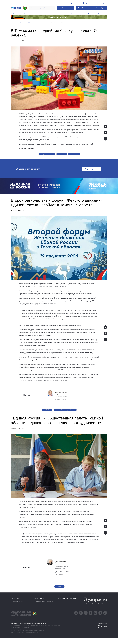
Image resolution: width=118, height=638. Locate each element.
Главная (13, 22)
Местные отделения (58, 13)
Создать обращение (91, 169)
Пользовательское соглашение (20, 627)
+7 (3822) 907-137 (95, 600)
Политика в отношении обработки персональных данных (27, 630)
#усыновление (74, 154)
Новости (31, 22)
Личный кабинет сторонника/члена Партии (91, 8)
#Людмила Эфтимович (47, 154)
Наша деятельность (41, 13)
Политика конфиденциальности (20, 629)
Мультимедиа (86, 13)
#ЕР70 (47, 410)
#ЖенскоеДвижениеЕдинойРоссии (65, 410)
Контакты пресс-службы (44, 602)
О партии (13, 13)
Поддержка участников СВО (59, 17)
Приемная (73, 13)
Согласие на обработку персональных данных (24, 632)
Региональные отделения (67, 598)
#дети (61, 154)
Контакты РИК (17, 602)
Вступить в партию (101, 13)
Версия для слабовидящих (99, 3)
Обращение (65, 8)
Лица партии (25, 13)
